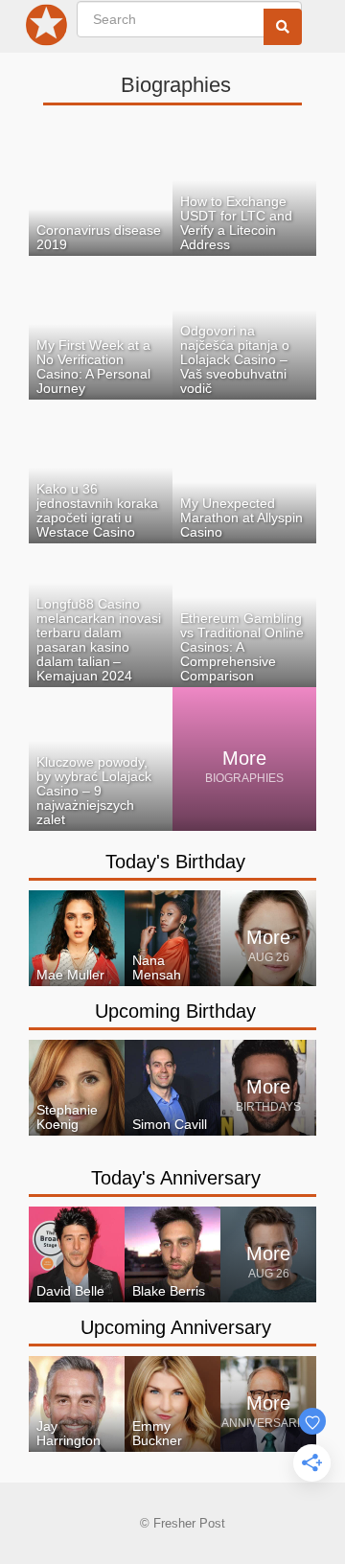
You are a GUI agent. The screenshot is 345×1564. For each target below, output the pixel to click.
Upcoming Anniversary (175, 1327)
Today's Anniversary (176, 1177)
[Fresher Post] (50, 29)
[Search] (283, 27)
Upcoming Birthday (175, 1011)
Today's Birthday (175, 861)
